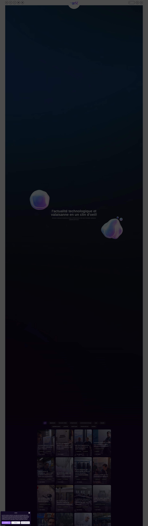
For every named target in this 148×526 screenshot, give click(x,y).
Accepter (6, 522)
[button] (29, 512)
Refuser (15, 522)
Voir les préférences (25, 522)
